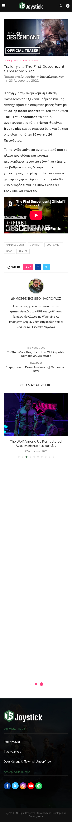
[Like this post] (29, 267)
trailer (23, 251)
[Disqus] (36, 516)
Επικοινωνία (12, 742)
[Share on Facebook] (38, 267)
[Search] (61, 5)
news (9, 251)
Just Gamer (53, 245)
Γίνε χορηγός (12, 751)
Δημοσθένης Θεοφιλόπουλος (42, 77)
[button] (7, 425)
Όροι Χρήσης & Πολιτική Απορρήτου (27, 761)
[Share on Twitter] (46, 267)
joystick (35, 245)
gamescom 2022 (15, 245)
